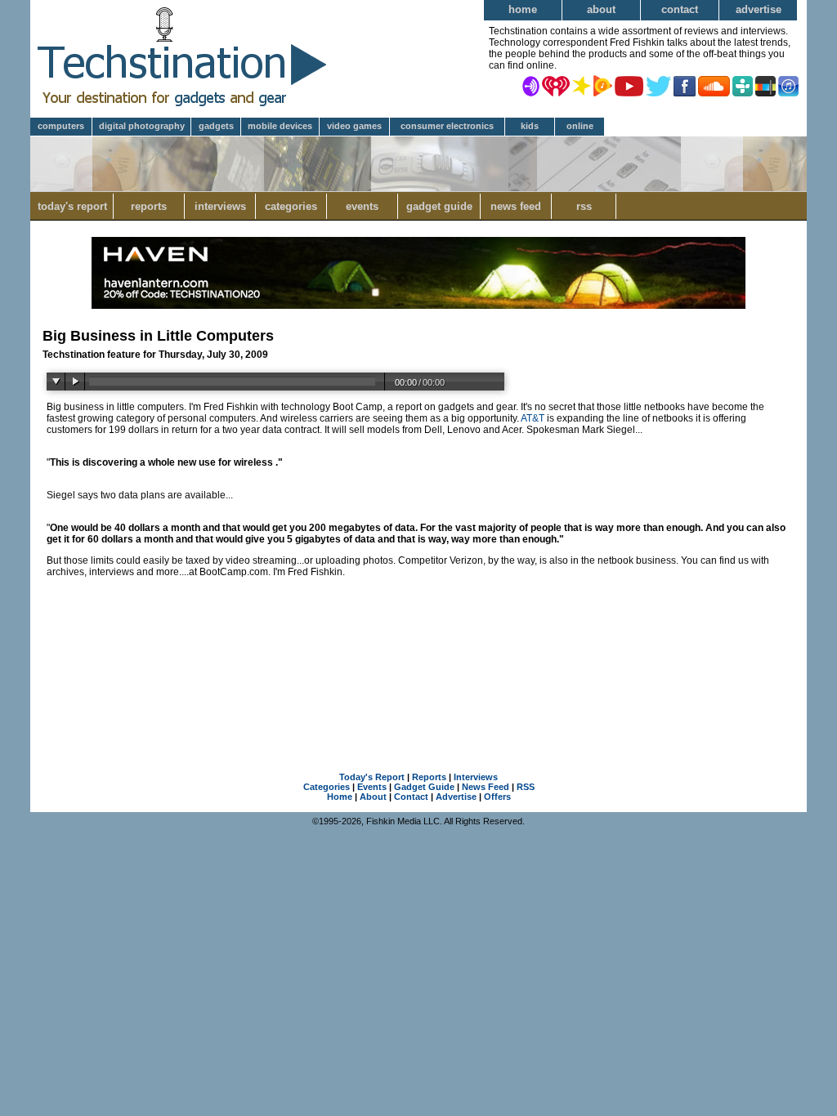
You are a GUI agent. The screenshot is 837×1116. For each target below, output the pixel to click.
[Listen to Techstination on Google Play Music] (602, 85)
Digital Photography (142, 126)
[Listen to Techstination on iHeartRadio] (556, 85)
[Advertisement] (418, 671)
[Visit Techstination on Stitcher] (765, 85)
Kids (530, 126)
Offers (497, 796)
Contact (679, 9)
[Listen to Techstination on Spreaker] (581, 85)
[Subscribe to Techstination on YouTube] (629, 85)
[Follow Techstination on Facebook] (685, 85)
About (601, 9)
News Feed (515, 206)
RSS (584, 206)
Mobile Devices (280, 126)
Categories (291, 206)
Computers (61, 126)
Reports (149, 206)
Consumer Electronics (447, 126)
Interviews (220, 206)
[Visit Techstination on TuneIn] (742, 85)
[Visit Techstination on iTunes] (788, 85)
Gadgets (216, 126)
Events (362, 206)
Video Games (354, 126)
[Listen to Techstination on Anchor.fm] (530, 85)
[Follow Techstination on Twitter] (658, 85)
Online (579, 126)
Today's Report (72, 206)
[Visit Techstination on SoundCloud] (714, 85)
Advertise (758, 9)
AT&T (532, 418)
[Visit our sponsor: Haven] (418, 305)
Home (522, 9)
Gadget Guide (439, 206)
